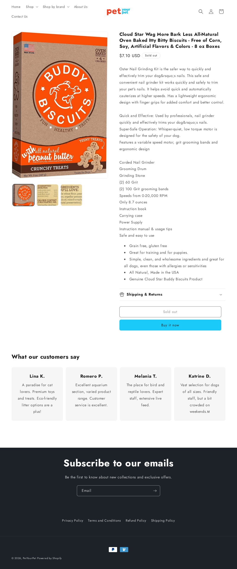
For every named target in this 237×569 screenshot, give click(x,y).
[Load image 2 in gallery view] (47, 195)
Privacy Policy (72, 520)
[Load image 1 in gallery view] (23, 195)
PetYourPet (29, 558)
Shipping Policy (163, 520)
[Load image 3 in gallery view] (71, 195)
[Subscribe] (155, 490)
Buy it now (170, 325)
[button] (31, 7)
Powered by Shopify (49, 558)
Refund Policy (136, 520)
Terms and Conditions (104, 520)
